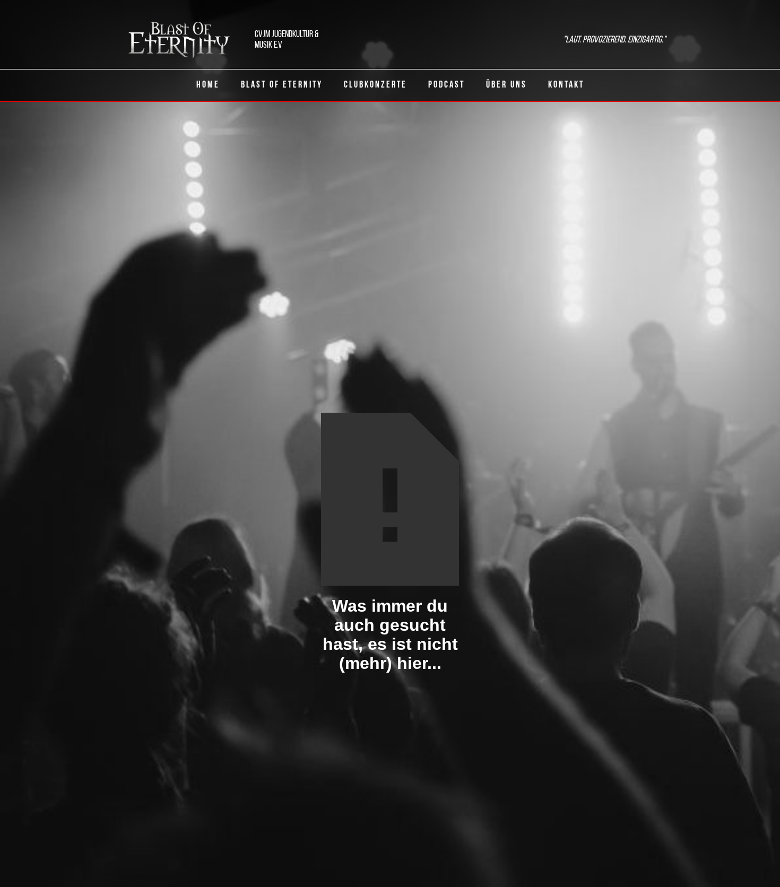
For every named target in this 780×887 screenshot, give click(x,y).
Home (208, 85)
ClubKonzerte (375, 85)
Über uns (506, 85)
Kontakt (566, 85)
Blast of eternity (282, 85)
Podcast (446, 85)
